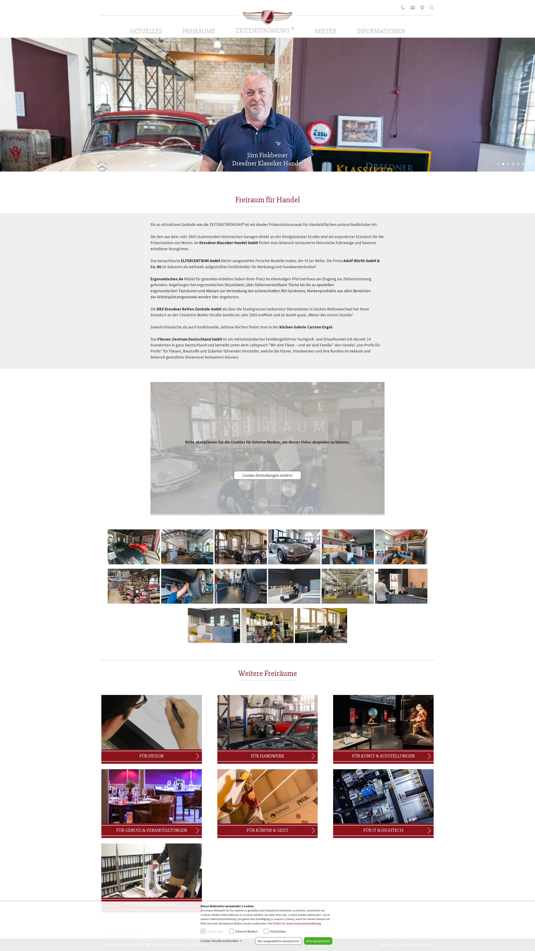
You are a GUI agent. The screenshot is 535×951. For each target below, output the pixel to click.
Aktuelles (146, 31)
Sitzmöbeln (234, 284)
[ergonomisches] (267, 626)
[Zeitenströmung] (267, 17)
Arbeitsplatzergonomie (177, 296)
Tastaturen (187, 290)
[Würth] (134, 586)
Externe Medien (246, 931)
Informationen (381, 31)
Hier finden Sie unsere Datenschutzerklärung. (294, 923)
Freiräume (198, 31)
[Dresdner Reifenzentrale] (187, 586)
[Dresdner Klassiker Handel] (241, 547)
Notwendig (215, 931)
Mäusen (212, 290)
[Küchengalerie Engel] (348, 547)
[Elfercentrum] (134, 547)
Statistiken (278, 931)
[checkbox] (203, 931)
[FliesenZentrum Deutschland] (294, 586)
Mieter (325, 31)
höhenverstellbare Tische (277, 284)
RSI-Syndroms (293, 290)
